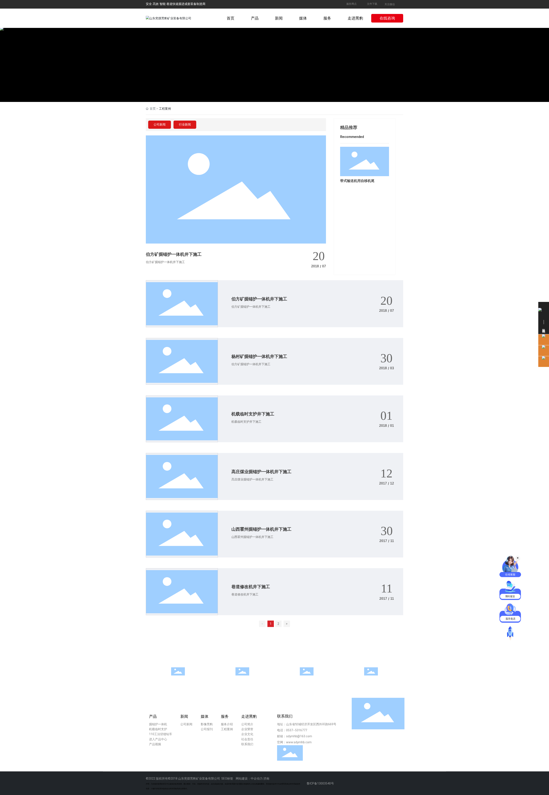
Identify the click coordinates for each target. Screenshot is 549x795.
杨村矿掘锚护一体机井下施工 (259, 356)
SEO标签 (227, 778)
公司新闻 (160, 124)
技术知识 (307, 679)
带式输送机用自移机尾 (357, 181)
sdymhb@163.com (299, 736)
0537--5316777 (296, 730)
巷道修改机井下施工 (250, 586)
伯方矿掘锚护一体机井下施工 (174, 254)
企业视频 (178, 679)
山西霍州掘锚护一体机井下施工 (261, 529)
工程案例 (371, 679)
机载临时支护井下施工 (252, 413)
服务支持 (242, 679)
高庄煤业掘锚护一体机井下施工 (261, 471)
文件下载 (372, 3)
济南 (266, 778)
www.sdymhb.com (299, 742)
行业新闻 (185, 124)
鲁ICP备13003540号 (320, 783)
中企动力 (257, 778)
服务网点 (351, 3)
